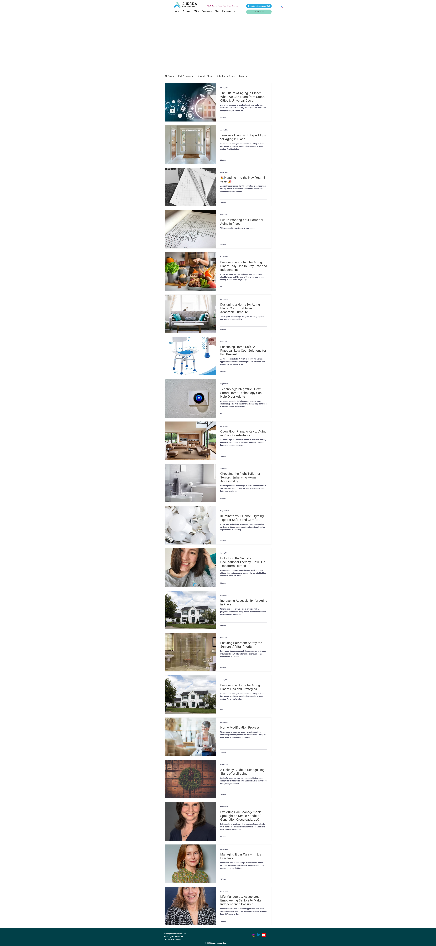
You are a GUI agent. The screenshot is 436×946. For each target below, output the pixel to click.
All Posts (169, 76)
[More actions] (267, 87)
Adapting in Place (226, 76)
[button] (281, 7)
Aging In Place (205, 76)
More (241, 76)
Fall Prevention (185, 76)
